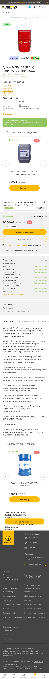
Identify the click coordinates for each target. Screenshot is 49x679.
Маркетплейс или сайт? (34, 617)
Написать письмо (10, 596)
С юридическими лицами (16, 245)
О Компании (8, 634)
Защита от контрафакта (34, 613)
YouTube (32, 548)
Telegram (33, 543)
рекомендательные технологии (28, 668)
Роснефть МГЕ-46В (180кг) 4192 (24, 483)
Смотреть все (8, 114)
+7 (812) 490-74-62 (17, 122)
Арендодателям (9, 639)
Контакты (7, 600)
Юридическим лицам (12, 604)
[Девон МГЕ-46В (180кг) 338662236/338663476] (25, 42)
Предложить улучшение (13, 617)
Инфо (44, 7)
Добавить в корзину (24, 232)
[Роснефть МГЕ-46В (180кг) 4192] (24, 464)
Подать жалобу (9, 613)
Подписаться (35, 564)
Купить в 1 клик (24, 239)
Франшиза (7, 630)
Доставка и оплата (32, 596)
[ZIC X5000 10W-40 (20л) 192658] (24, 152)
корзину (25, 188)
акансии (7, 609)
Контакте (34, 538)
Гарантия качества (32, 604)
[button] (5, 163)
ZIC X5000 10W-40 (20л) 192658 (24, 172)
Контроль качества (32, 609)
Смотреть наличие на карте (13, 295)
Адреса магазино (32, 585)
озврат (28, 600)
